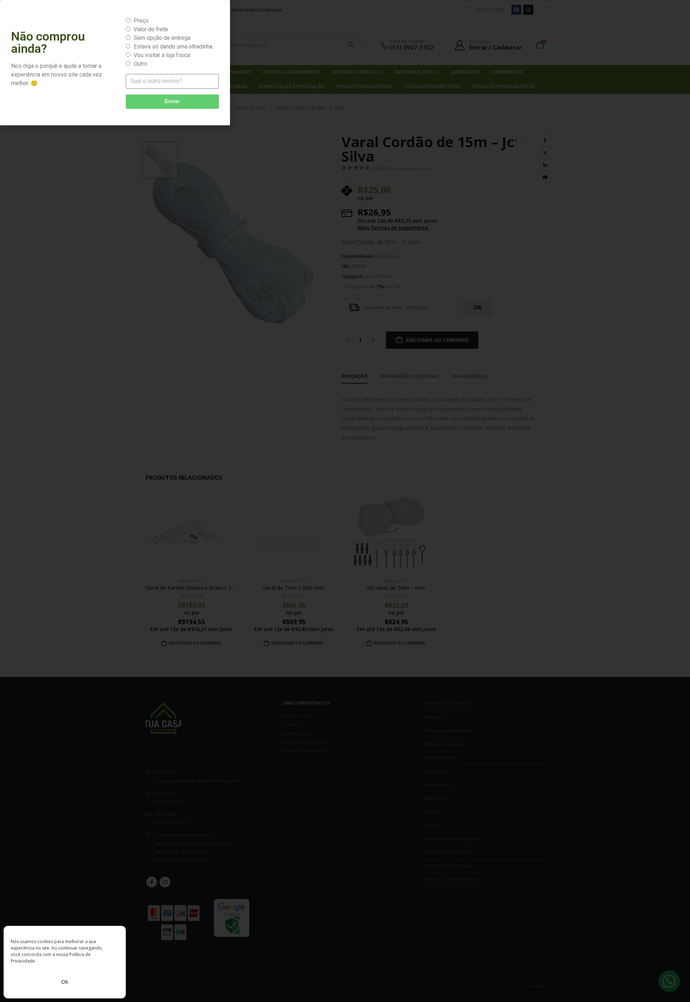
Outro (140, 63)
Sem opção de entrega (162, 37)
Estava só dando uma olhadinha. (173, 46)
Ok (64, 981)
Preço (141, 20)
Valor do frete (151, 29)
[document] (345, 501)
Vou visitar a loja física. (162, 55)
